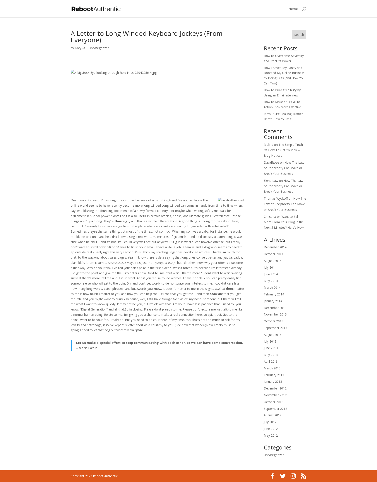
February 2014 (274, 294)
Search (299, 35)
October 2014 (273, 254)
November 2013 (275, 314)
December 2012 (275, 388)
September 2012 (275, 409)
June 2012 (271, 429)
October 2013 (273, 321)
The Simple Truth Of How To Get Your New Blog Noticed (283, 150)
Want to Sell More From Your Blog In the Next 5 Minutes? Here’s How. (284, 222)
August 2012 (272, 415)
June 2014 (271, 274)
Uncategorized (99, 48)
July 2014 (270, 267)
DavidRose (271, 162)
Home (293, 9)
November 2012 (275, 395)
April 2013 (271, 361)
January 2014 (273, 301)
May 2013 (271, 355)
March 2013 (272, 368)
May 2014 (271, 281)
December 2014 (275, 247)
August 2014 (272, 261)
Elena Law (271, 180)
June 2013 (271, 348)
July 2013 (270, 341)
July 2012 (270, 422)
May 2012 (271, 435)
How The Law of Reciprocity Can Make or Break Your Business (284, 167)
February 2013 (274, 375)
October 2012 (273, 402)
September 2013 (275, 328)
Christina (270, 216)
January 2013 (273, 381)
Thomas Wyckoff (276, 198)
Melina (268, 144)
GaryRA (80, 48)
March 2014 (272, 287)
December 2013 (275, 308)
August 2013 (272, 335)
